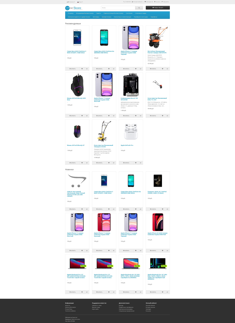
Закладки (148, 309)
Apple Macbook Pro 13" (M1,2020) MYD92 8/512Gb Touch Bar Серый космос (103, 276)
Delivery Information (70, 307)
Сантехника (129, 13)
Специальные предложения (126, 311)
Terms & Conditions (70, 311)
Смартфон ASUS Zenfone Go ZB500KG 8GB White (104, 52)
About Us (67, 305)
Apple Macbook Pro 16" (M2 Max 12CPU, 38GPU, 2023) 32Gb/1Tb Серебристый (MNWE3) (157, 277)
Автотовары (96, 17)
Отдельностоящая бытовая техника (113, 13)
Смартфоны (154, 17)
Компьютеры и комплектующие (122, 17)
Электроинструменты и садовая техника (79, 17)
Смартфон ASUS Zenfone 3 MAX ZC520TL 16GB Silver (76, 52)
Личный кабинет (150, 305)
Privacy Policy (68, 309)
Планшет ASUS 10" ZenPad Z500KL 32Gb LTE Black (157, 192)
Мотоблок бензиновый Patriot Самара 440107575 (157, 52)
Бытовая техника (106, 17)
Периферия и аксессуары (141, 17)
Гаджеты (98, 13)
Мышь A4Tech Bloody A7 (75, 145)
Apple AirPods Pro (127, 145)
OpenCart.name (76, 319)
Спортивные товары (140, 13)
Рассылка (148, 311)
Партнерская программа (125, 309)
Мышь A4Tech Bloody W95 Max (76, 99)
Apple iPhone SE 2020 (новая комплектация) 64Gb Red (157, 233)
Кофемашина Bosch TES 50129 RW (129, 99)
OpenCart (74, 317)
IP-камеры (71, 13)
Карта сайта (95, 309)
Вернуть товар (96, 307)
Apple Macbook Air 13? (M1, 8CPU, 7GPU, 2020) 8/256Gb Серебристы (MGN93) (130, 276)
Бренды (121, 305)
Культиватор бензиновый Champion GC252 (103, 146)
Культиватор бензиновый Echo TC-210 (157, 99)
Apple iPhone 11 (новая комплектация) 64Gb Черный (129, 52)
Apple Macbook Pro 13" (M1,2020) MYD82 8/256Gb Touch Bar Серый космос (76, 276)
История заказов (150, 307)
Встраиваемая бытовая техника (85, 13)
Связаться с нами (97, 305)
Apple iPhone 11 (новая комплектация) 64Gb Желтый (102, 99)
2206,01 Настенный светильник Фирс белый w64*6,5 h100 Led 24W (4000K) (76, 194)
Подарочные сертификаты (126, 307)
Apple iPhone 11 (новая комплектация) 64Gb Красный (102, 234)
